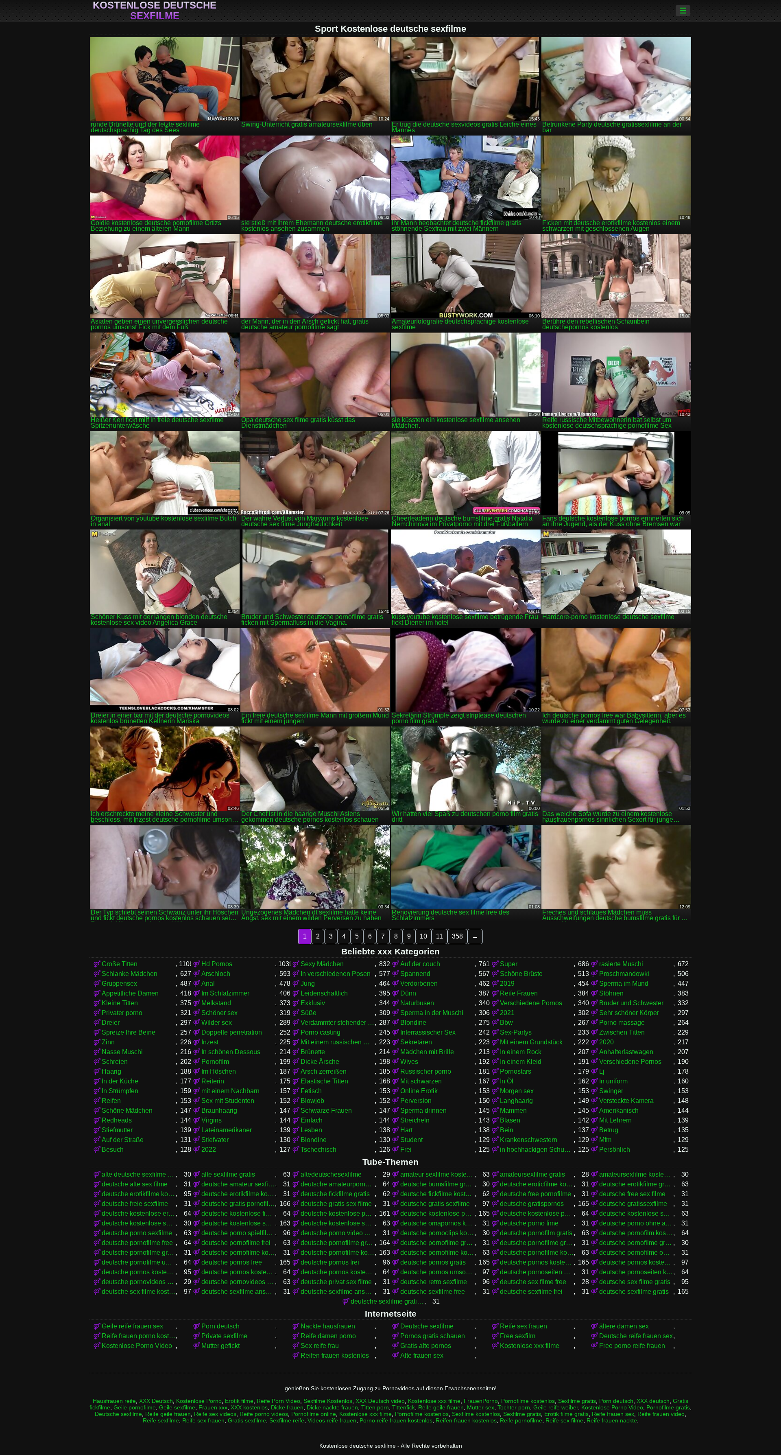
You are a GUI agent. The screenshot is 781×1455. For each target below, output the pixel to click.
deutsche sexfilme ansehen (338, 1291)
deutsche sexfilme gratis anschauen (388, 1301)
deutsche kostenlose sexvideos (338, 1223)
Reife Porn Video (278, 1401)
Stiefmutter (117, 1130)
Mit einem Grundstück (531, 1042)
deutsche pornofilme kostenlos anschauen (437, 1252)
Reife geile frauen (441, 1407)
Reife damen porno (328, 1335)
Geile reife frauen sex (132, 1326)
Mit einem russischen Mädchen (338, 1042)
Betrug (608, 1130)
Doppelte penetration (231, 1032)
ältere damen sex (624, 1326)
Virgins (211, 1120)
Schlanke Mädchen (129, 973)
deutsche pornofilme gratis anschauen (437, 1242)
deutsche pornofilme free (137, 1242)
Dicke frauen (287, 1407)
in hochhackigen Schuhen (537, 1149)
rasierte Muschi (621, 964)
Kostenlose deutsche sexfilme (154, 10)
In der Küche (120, 1081)
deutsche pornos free (231, 1262)
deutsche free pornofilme (535, 1193)
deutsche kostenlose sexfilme (238, 1223)
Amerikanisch (619, 1110)
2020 (606, 1042)
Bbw (506, 1022)
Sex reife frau (320, 1345)
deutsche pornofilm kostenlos (636, 1233)
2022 (208, 1149)
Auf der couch (420, 964)
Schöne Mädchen (127, 1110)
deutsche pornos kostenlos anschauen (636, 1262)
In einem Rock (520, 1051)
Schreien (115, 1061)
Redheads (117, 1120)
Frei (406, 1149)
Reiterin (212, 1081)
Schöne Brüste (521, 973)
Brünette (313, 1051)
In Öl (506, 1081)
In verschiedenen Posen (336, 973)
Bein (506, 1130)
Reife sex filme (564, 1420)
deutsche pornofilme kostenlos (338, 1252)
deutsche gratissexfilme (633, 1203)
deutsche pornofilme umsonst (139, 1262)
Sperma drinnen (423, 1110)
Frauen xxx (213, 1407)
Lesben (311, 1130)
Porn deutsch (220, 1326)
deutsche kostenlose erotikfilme (139, 1213)
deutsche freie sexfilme (135, 1203)
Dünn (408, 993)
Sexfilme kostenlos (476, 1414)
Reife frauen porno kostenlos (139, 1335)
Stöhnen (611, 993)
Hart (406, 1130)
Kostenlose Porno (199, 1401)
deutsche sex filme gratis (634, 1281)
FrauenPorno (481, 1401)
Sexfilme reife (286, 1420)
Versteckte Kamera (626, 1100)
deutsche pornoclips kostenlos (437, 1233)
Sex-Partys (516, 1032)
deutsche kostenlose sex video (139, 1223)
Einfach (312, 1120)
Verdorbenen (419, 983)
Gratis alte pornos (425, 1345)
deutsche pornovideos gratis (139, 1281)
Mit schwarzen (421, 1081)
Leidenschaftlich (324, 993)
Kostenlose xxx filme (529, 1345)
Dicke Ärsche (320, 1061)
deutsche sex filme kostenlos (139, 1291)
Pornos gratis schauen (432, 1335)
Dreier (111, 1022)
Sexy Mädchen (322, 964)
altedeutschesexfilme (331, 1174)
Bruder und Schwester (631, 1003)
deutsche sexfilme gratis (634, 1291)
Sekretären (416, 1042)
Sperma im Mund (623, 983)
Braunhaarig (219, 1110)
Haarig (111, 1071)
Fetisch (311, 1090)
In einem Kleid (520, 1061)
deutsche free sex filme (632, 1193)
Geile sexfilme (177, 1407)
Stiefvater (215, 1139)
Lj (601, 1071)
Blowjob (312, 1100)
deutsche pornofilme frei (236, 1242)
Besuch (113, 1149)
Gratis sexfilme (247, 1420)
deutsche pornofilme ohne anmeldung (636, 1252)
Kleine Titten (120, 1003)
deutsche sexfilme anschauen (238, 1291)
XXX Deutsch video (380, 1401)
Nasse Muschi (122, 1051)
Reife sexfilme (161, 1420)
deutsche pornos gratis (433, 1262)
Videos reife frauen (332, 1420)
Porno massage (622, 1022)
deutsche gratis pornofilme (238, 1203)
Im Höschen (218, 1071)
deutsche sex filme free (533, 1281)
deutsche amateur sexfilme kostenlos (238, 1184)
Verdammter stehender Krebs (338, 1022)
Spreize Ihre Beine (128, 1032)
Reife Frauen (519, 993)
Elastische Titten (324, 1081)
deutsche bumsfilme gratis (437, 1184)
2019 (507, 983)
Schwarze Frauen (326, 1110)
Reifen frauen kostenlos (335, 1355)
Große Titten (119, 964)
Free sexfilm (517, 1335)
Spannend (415, 973)
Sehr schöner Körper (629, 1012)
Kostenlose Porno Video (137, 1345)
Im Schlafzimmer (225, 993)
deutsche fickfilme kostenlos (437, 1193)
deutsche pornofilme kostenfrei (238, 1252)
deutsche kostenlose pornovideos (537, 1213)
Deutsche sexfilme (427, 1326)
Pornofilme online (313, 1414)
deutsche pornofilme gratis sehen (139, 1252)
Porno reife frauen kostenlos (396, 1420)
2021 (507, 1012)
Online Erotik (419, 1090)
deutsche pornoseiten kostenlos (636, 1272)
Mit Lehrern (615, 1120)
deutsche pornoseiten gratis (537, 1272)
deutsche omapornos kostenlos (437, 1223)
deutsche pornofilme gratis (338, 1242)
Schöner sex (219, 1012)
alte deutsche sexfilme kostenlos (139, 1174)
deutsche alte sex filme (135, 1184)
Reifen (111, 1100)
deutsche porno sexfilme (137, 1233)
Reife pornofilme (521, 1420)
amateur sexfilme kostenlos (437, 1174)
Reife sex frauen (523, 1326)
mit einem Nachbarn (230, 1090)
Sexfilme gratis (577, 1401)
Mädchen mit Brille (427, 1051)
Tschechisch (318, 1149)
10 (423, 936)
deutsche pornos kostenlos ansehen (139, 1272)
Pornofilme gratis (668, 1407)
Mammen (513, 1110)
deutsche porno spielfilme (238, 1233)
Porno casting (320, 1032)
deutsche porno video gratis (338, 1233)
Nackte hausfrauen (328, 1326)
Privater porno (122, 1012)
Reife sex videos (215, 1414)
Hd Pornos (216, 964)
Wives (409, 1061)
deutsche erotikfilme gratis (636, 1184)
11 (439, 936)
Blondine (413, 1022)
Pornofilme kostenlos (528, 1401)
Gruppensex (119, 983)
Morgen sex (517, 1090)
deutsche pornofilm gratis (536, 1233)
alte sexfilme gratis (228, 1174)
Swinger (611, 1090)
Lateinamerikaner (226, 1130)
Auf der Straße (123, 1139)
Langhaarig (516, 1100)
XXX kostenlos (249, 1407)
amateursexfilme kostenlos (636, 1174)
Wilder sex (216, 1022)
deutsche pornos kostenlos (537, 1262)
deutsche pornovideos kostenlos (238, 1281)
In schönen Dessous (230, 1051)
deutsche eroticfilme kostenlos (537, 1184)
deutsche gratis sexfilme (435, 1203)
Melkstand (216, 1003)
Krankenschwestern (528, 1139)
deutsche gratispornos (532, 1203)
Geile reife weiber (555, 1407)
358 (457, 936)
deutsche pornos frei (330, 1262)
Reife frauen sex (613, 1414)
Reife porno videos (264, 1414)
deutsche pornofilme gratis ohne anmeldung (636, 1242)
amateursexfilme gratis (532, 1174)
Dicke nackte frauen (332, 1407)
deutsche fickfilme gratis (335, 1193)
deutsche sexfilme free (432, 1291)
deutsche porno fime (529, 1223)
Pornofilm (215, 1061)
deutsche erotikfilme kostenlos (139, 1193)
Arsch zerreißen (324, 1071)
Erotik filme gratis (566, 1414)
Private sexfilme (224, 1335)
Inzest (209, 1042)
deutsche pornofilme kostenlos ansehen (537, 1252)
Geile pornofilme (134, 1407)
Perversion (416, 1100)
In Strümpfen (120, 1090)
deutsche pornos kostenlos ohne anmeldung (238, 1272)
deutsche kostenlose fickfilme (238, 1213)
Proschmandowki (624, 973)
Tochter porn (513, 1407)
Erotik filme (239, 1401)
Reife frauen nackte (612, 1420)
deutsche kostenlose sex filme (636, 1213)
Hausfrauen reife (114, 1401)
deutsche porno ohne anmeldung (636, 1223)
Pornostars (515, 1071)
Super (508, 964)
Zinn (108, 1042)
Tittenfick (403, 1407)
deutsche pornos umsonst (437, 1272)
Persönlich (614, 1149)
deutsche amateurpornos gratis (338, 1184)
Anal (208, 983)
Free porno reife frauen (632, 1345)
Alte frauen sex (421, 1355)
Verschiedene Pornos (531, 1003)
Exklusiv (313, 1003)
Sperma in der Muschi (431, 1012)
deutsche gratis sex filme (336, 1203)
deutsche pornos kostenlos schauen (338, 1272)
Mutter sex (480, 1407)
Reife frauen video (661, 1414)
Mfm (605, 1139)
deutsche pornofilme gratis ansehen (537, 1242)
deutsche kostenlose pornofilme (338, 1213)
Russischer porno (425, 1071)
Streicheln (415, 1120)
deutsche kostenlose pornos (437, 1213)
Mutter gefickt (220, 1345)
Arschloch (215, 973)
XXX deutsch (653, 1401)
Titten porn (375, 1407)
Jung (308, 983)
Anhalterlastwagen (626, 1051)
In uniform (613, 1081)
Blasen (510, 1120)
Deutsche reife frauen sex (636, 1335)
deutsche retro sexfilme (433, 1281)
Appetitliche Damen (130, 993)
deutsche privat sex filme (336, 1281)
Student (411, 1139)
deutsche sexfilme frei (531, 1291)
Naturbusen (417, 1003)
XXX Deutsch (156, 1401)
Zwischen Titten (622, 1032)
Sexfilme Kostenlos (327, 1401)
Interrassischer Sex (428, 1032)
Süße (308, 1012)
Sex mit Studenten (227, 1100)
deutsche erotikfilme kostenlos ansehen (238, 1193)
